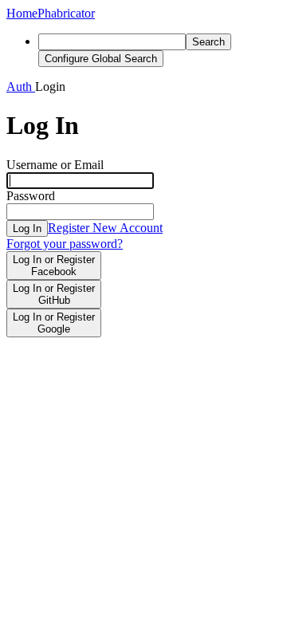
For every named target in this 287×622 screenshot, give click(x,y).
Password (30, 196)
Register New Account (105, 227)
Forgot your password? (64, 243)
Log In (27, 228)
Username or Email (55, 164)
